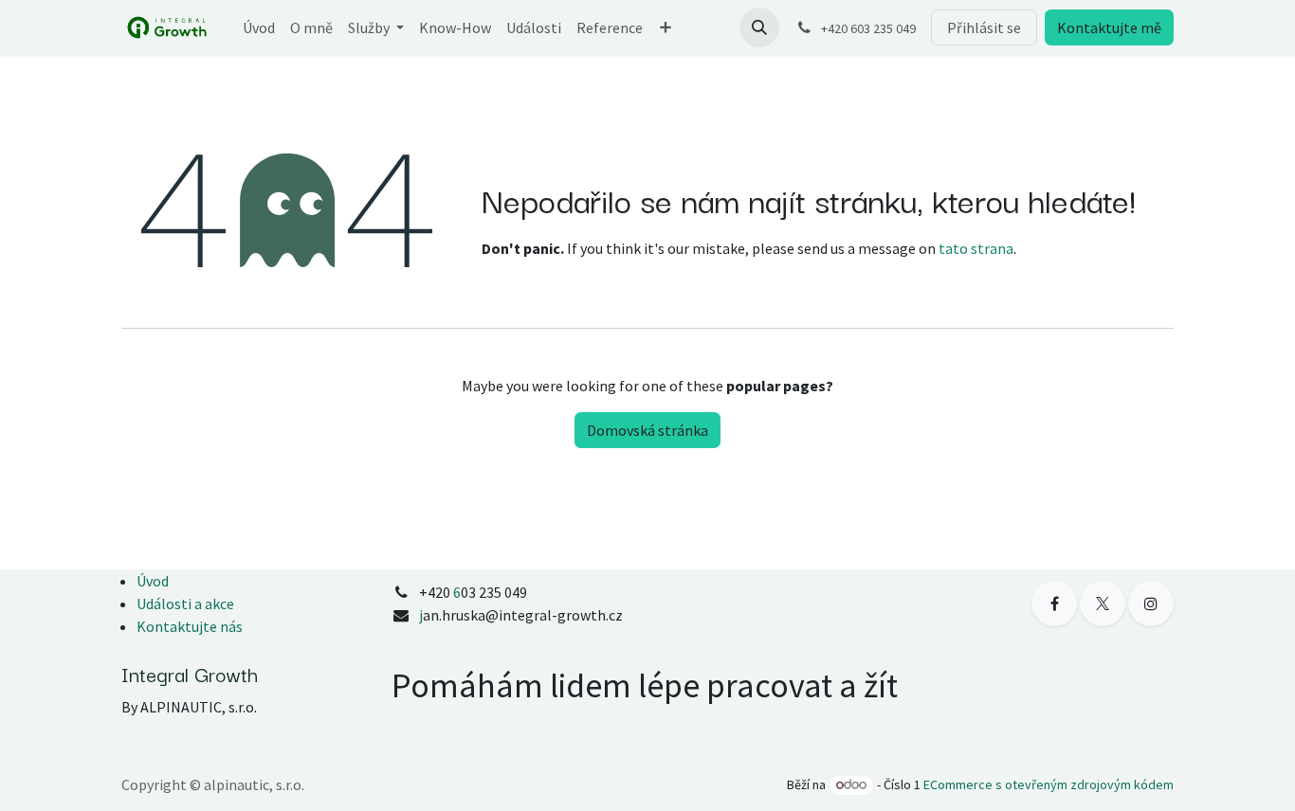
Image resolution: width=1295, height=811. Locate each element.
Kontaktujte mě (1109, 27)
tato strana (976, 248)
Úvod (153, 580)
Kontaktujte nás (190, 626)
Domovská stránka (647, 430)
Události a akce (185, 603)
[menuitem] (259, 27)
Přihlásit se (984, 27)
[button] (759, 27)
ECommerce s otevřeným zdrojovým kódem (1048, 784)
